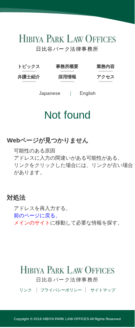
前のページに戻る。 (37, 215)
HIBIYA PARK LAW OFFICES (66, 319)
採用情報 (67, 76)
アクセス (106, 76)
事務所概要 (67, 66)
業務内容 (106, 66)
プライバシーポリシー (61, 290)
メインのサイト (32, 223)
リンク (25, 290)
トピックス (29, 66)
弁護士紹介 (29, 76)
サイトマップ (102, 290)
